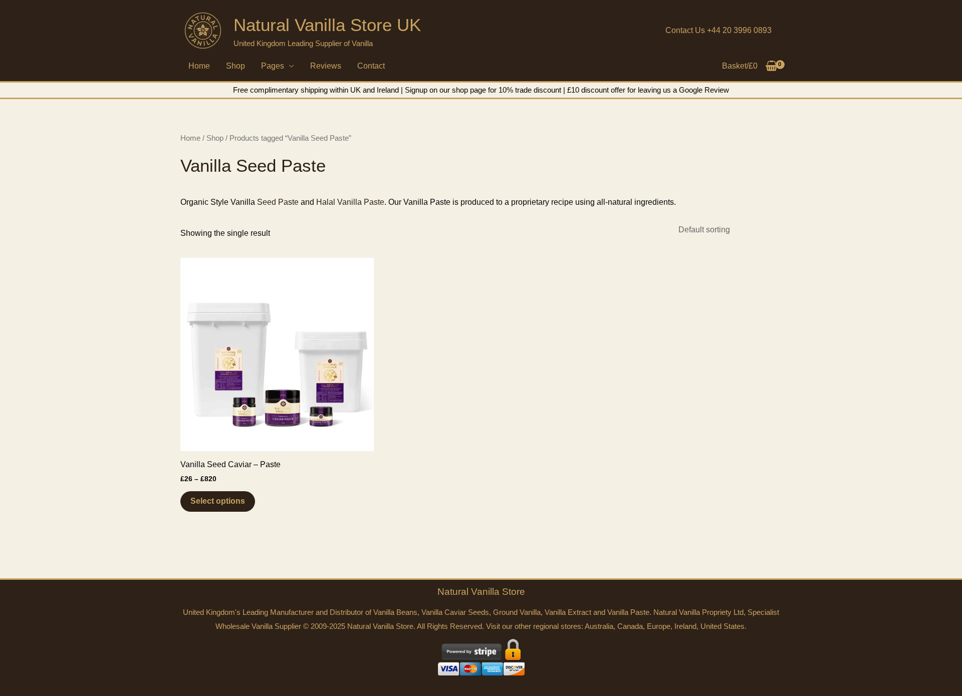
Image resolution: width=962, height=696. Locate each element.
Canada (630, 626)
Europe (658, 626)
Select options (217, 501)
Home (199, 66)
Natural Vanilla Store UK (327, 25)
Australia (599, 626)
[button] (718, 31)
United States (722, 626)
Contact (371, 66)
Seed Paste (278, 202)
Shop (235, 66)
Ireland (685, 626)
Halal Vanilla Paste (350, 202)
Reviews (325, 66)
